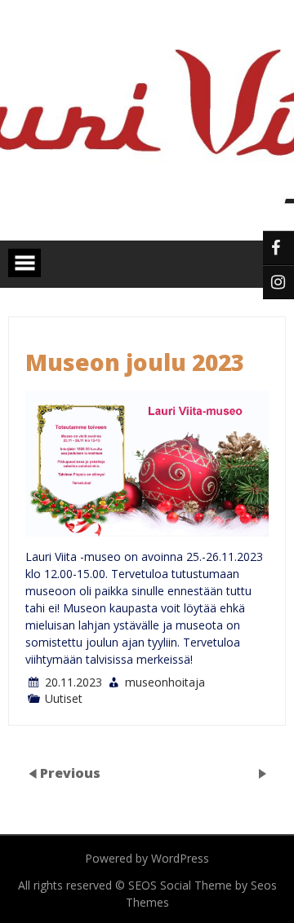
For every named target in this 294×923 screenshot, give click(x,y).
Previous (70, 772)
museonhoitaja (165, 682)
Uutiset (63, 698)
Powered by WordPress (147, 858)
